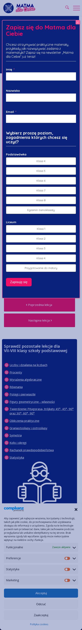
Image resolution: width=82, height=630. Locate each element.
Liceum (11, 222)
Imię (9, 69)
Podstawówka (16, 154)
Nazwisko (13, 91)
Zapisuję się (18, 282)
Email (10, 112)
